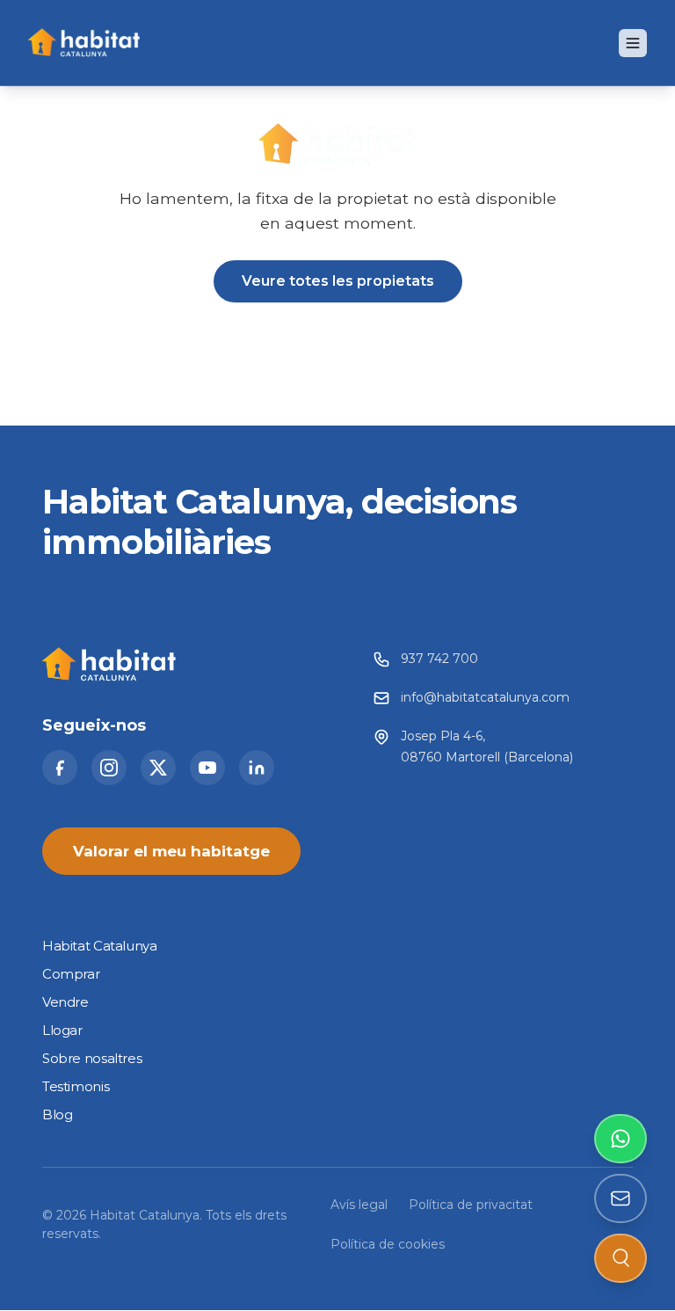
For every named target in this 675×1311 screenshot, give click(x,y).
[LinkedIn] (256, 768)
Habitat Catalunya (99, 946)
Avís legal (359, 1205)
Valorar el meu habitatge (171, 852)
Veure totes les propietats (338, 281)
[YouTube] (207, 768)
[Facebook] (59, 768)
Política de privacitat (471, 1205)
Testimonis (75, 1087)
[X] (158, 768)
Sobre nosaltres (92, 1059)
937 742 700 (439, 659)
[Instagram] (109, 768)
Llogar (62, 1031)
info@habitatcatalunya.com (485, 698)
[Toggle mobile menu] (633, 43)
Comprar (70, 974)
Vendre (65, 1002)
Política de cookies (387, 1245)
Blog (57, 1115)
